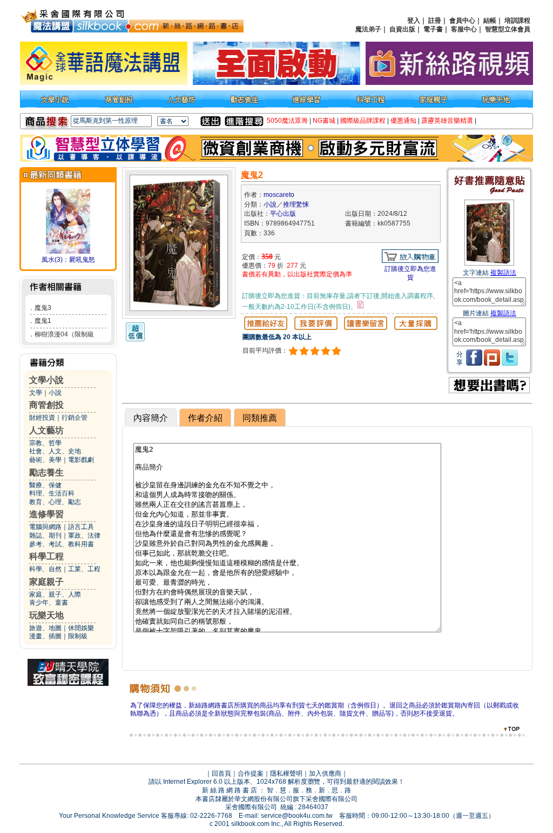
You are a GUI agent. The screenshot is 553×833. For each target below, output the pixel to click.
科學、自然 (45, 569)
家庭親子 (46, 581)
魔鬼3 (43, 308)
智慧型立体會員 (507, 29)
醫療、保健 (45, 485)
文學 (35, 392)
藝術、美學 (45, 460)
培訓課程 (517, 20)
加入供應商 (325, 773)
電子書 (433, 29)
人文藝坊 (46, 430)
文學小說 (46, 380)
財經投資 (42, 417)
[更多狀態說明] (360, 304)
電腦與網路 (45, 527)
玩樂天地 (46, 615)
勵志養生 (46, 472)
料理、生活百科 (52, 493)
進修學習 (46, 514)
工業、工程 (84, 569)
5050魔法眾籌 (287, 120)
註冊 (434, 20)
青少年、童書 (48, 602)
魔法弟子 (368, 29)
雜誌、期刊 (45, 535)
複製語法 (503, 272)
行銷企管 (74, 417)
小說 (55, 392)
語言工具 (81, 527)
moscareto (279, 195)
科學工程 (46, 556)
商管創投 (46, 404)
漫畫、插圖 (45, 636)
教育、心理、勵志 (55, 502)
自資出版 (402, 29)
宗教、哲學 (45, 443)
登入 (413, 20)
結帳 (489, 20)
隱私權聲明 (286, 773)
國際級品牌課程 (363, 120)
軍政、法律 (84, 535)
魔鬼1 (43, 321)
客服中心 (464, 29)
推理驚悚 (296, 204)
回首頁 (221, 773)
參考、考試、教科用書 (61, 544)
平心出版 (283, 213)
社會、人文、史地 (55, 451)
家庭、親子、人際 (55, 594)
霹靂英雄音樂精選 (447, 120)
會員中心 (462, 20)
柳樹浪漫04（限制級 (64, 334)
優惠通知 (403, 120)
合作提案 (251, 773)
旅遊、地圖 (45, 628)
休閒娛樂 (81, 628)
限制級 (77, 636)
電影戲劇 (81, 460)
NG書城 (324, 120)
